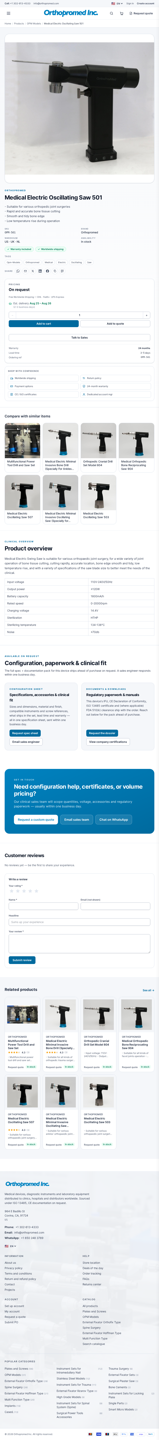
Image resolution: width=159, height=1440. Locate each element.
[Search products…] (111, 13)
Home (8, 23)
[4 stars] (30, 891)
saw (89, 262)
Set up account (14, 1306)
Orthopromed (15, 190)
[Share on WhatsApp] (18, 271)
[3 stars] (24, 891)
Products (19, 23)
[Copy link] (55, 271)
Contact (10, 1284)
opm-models (13, 262)
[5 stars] (36, 891)
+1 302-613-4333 (17, 3)
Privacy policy (13, 1268)
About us (10, 1262)
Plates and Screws (94, 1311)
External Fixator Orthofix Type (102, 1322)
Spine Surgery (92, 1327)
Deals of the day (93, 1268)
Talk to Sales (79, 337)
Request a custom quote (36, 820)
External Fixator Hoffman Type (102, 1333)
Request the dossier (102, 733)
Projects (10, 1289)
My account (12, 1311)
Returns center (92, 1284)
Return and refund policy (20, 1278)
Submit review (22, 960)
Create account (145, 3)
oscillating (76, 262)
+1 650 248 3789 (32, 1238)
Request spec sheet (25, 733)
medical (49, 262)
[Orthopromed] (71, 13)
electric (62, 262)
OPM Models (34, 23)
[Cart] (121, 13)
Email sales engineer (26, 741)
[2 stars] (18, 891)
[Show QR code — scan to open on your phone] (62, 271)
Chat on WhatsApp (113, 820)
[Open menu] (8, 13)
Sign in (130, 3)
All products (90, 1306)
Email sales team (76, 820)
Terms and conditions (18, 1273)
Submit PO (11, 1322)
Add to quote (115, 323)
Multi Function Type (95, 1338)
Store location (91, 1262)
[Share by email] (25, 271)
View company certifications (108, 741)
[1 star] (12, 891)
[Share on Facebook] (47, 271)
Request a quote (15, 1316)
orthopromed (32, 262)
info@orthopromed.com (46, 3)
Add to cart (43, 323)
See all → (148, 990)
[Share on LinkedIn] (40, 271)
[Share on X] (33, 271)
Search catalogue (94, 1343)
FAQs (86, 1278)
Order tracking (92, 1273)
